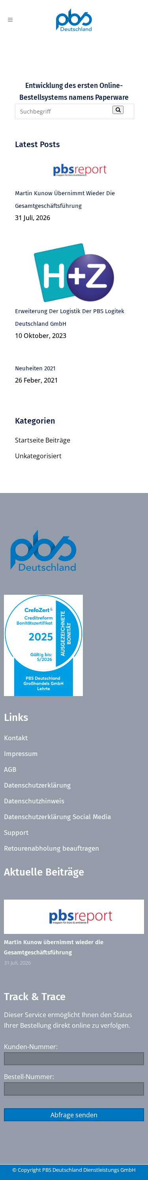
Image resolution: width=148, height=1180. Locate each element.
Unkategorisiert (38, 456)
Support (16, 833)
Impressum (21, 754)
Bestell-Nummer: (29, 1076)
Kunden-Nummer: (31, 1046)
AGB (10, 770)
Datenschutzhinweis (34, 801)
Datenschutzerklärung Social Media (57, 817)
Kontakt (16, 738)
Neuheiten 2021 (35, 368)
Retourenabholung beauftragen (51, 848)
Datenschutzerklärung (37, 785)
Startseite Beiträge (42, 440)
